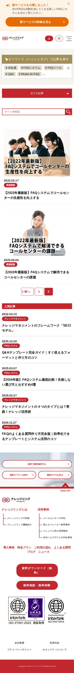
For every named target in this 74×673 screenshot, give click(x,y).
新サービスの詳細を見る (35, 21)
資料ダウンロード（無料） (49, 38)
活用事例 (43, 509)
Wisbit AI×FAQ (30, 74)
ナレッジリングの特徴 (18, 518)
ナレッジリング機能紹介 (19, 524)
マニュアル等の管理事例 (55, 531)
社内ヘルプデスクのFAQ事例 (57, 537)
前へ (27, 291)
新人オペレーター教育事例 (56, 524)
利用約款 (54, 643)
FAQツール (55, 67)
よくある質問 (62, 547)
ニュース (44, 551)
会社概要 (19, 643)
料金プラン (24, 547)
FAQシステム (31, 67)
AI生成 (12, 67)
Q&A (11, 74)
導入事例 (9, 547)
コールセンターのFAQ (54, 518)
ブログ (31, 551)
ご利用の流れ (42, 547)
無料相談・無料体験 (59, 38)
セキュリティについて (54, 649)
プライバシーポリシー (19, 649)
